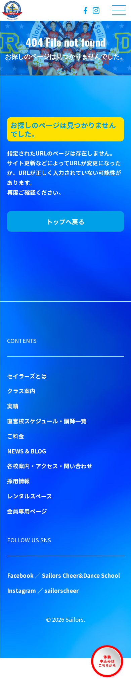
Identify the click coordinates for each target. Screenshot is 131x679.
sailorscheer (61, 591)
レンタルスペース (29, 496)
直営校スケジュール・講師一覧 (47, 421)
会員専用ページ (27, 511)
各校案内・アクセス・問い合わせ (49, 466)
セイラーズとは (27, 376)
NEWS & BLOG (26, 451)
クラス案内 (21, 391)
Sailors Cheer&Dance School (81, 575)
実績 (12, 406)
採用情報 (18, 481)
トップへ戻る (65, 221)
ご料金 (15, 436)
